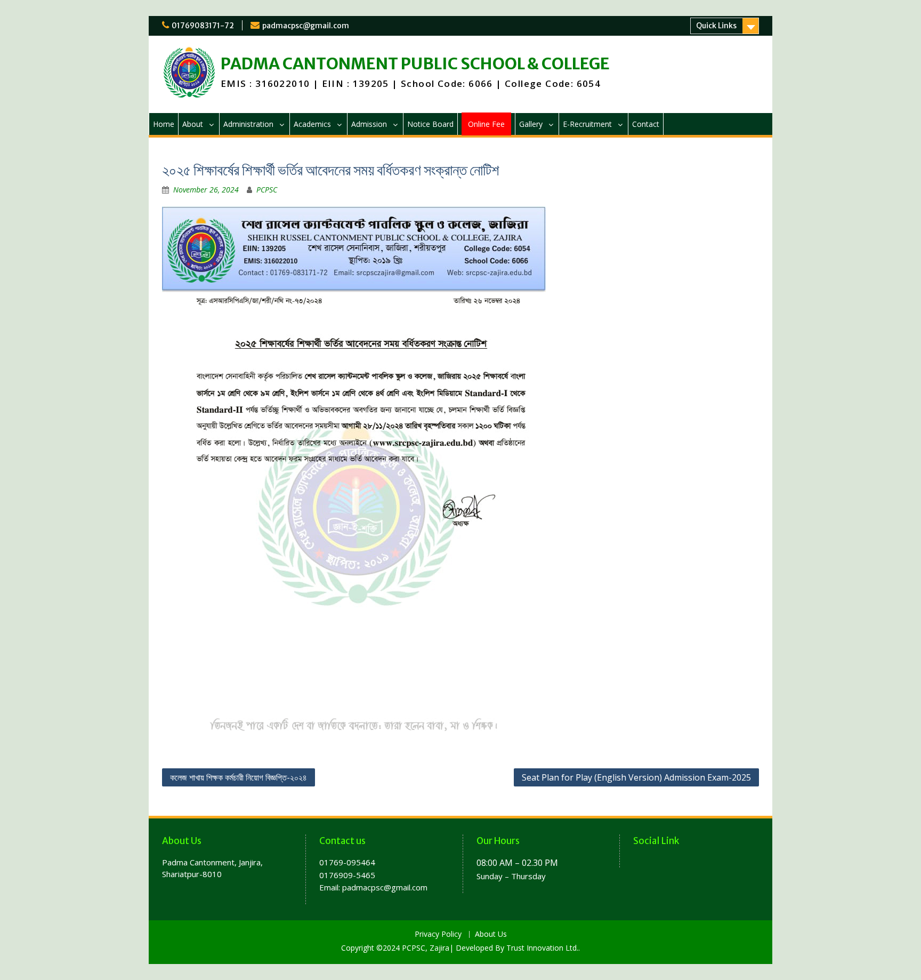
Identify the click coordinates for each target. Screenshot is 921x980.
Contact (645, 124)
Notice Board (430, 124)
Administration (248, 124)
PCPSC (266, 189)
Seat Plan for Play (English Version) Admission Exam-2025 (636, 777)
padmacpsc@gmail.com (305, 25)
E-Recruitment (587, 124)
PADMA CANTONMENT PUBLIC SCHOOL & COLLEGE (415, 63)
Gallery (531, 124)
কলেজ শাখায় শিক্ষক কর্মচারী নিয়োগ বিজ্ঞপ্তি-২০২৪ (238, 777)
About (192, 124)
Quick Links (716, 25)
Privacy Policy (438, 934)
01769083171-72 (203, 25)
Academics (312, 124)
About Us (491, 934)
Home (163, 124)
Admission (369, 124)
